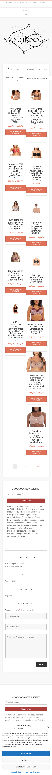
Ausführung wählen (15, 132)
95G (40, 70)
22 (33, 466)
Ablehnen (26, 760)
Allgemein (9, 595)
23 (38, 466)
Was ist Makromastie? (13, 566)
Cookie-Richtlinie (16, 772)
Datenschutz (28, 772)
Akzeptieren (26, 753)
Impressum (37, 772)
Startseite (20, 70)
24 (42, 466)
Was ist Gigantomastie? (14, 563)
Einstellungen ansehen (26, 767)
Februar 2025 (10, 581)
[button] (48, 727)
